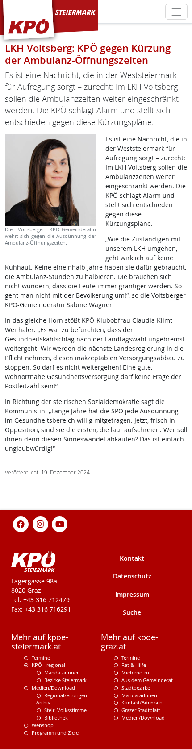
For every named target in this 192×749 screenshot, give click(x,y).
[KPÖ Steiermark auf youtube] (60, 523)
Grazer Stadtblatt (140, 710)
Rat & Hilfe (133, 665)
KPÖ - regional (48, 665)
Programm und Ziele (55, 732)
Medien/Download (53, 687)
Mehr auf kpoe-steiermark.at (39, 642)
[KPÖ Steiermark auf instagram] (40, 523)
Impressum (132, 594)
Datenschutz (132, 576)
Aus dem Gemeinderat (147, 680)
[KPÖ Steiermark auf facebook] (21, 523)
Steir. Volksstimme (65, 710)
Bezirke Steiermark (65, 680)
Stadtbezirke (135, 687)
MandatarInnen (139, 695)
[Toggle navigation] (176, 12)
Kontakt (132, 558)
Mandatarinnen (62, 672)
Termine (41, 657)
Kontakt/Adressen (142, 702)
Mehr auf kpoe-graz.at (129, 642)
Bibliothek (56, 717)
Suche (132, 612)
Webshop (43, 725)
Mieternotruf (136, 672)
